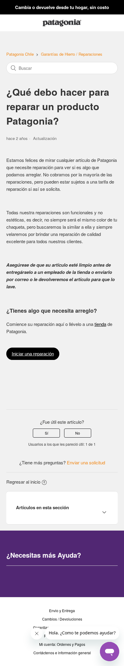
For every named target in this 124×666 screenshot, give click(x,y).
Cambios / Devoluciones (62, 618)
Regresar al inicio (23, 482)
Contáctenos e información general (62, 652)
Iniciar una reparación (33, 353)
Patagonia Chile (20, 54)
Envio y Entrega (62, 610)
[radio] (46, 433)
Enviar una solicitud (86, 462)
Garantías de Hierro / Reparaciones (71, 54)
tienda (100, 324)
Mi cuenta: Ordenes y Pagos (62, 644)
